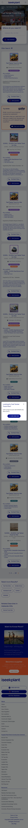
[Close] (23, 404)
